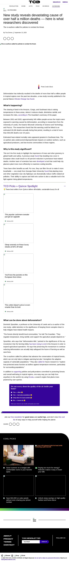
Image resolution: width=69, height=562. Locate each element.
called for (41, 362)
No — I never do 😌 (19, 400)
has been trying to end (37, 344)
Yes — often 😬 (18, 392)
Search (56, 2)
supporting (17, 372)
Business (46, 6)
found (37, 156)
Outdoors (56, 6)
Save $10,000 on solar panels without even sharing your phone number (18, 500)
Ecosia (31, 377)
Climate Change (20, 99)
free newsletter (16, 417)
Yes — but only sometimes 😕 (22, 395)
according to (23, 115)
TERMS (7, 542)
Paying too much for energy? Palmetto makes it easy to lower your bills (50, 470)
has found (30, 99)
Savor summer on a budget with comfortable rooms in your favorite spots (19, 470)
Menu (65, 2)
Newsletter (13, 6)
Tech (37, 6)
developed (40, 161)
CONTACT (9, 545)
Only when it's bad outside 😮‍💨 (22, 397)
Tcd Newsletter (31, 538)
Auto (31, 6)
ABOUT (8, 536)
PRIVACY (8, 539)
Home (23, 6)
